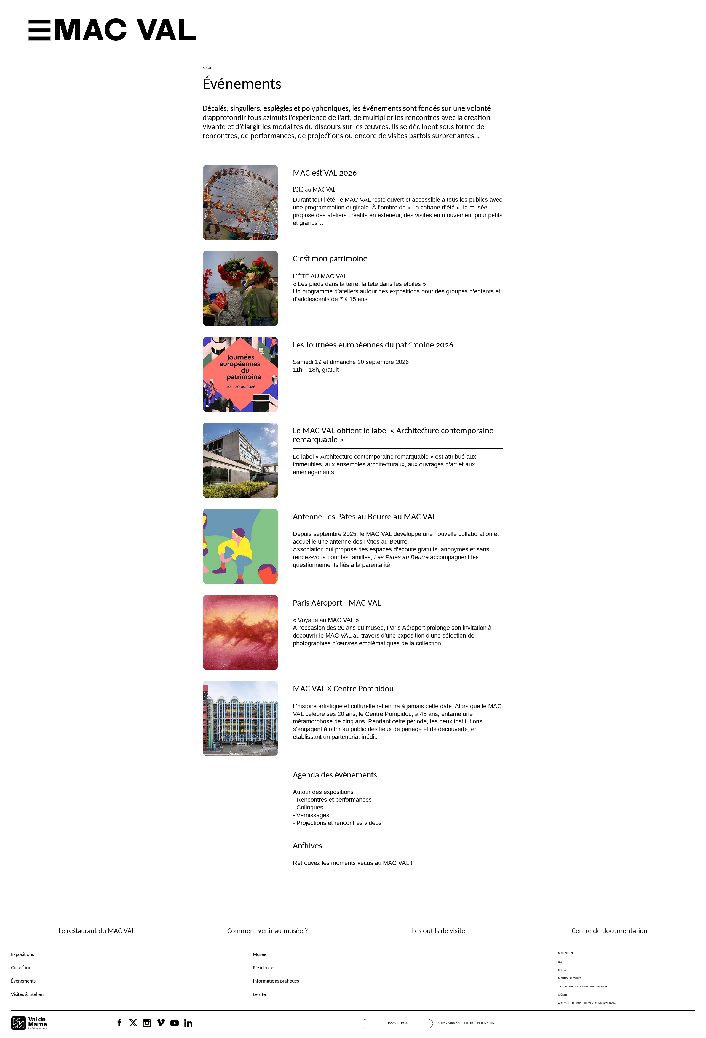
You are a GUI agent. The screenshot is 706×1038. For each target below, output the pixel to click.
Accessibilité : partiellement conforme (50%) (587, 1003)
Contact (563, 970)
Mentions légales (569, 978)
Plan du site (565, 953)
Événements (23, 981)
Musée (259, 954)
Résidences (264, 968)
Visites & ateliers (27, 994)
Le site (259, 994)
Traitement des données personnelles (582, 986)
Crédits (563, 995)
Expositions (22, 954)
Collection (21, 968)
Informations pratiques (276, 981)
